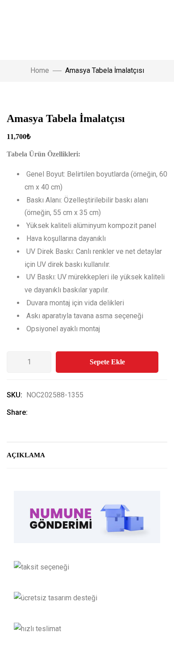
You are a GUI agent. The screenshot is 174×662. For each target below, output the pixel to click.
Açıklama (26, 455)
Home (39, 70)
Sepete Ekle (107, 362)
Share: (17, 412)
